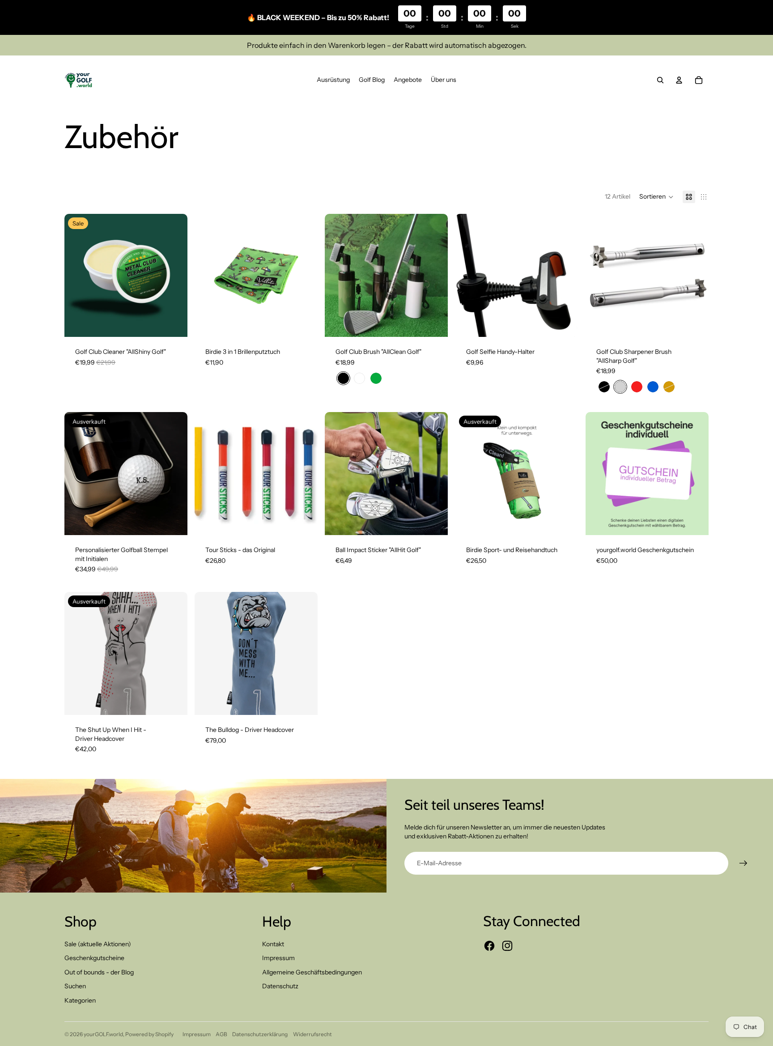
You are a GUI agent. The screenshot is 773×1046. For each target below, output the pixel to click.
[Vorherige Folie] (77, 275)
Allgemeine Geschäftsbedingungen (312, 972)
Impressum (278, 958)
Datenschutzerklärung (260, 1034)
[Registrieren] (743, 863)
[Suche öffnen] (660, 80)
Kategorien (80, 1000)
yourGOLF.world (103, 1034)
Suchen (75, 986)
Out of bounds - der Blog (99, 972)
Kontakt (273, 944)
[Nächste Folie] (174, 275)
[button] (656, 197)
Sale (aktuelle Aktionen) (97, 944)
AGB (221, 1034)
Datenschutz (280, 986)
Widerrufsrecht (312, 1034)
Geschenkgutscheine (94, 958)
